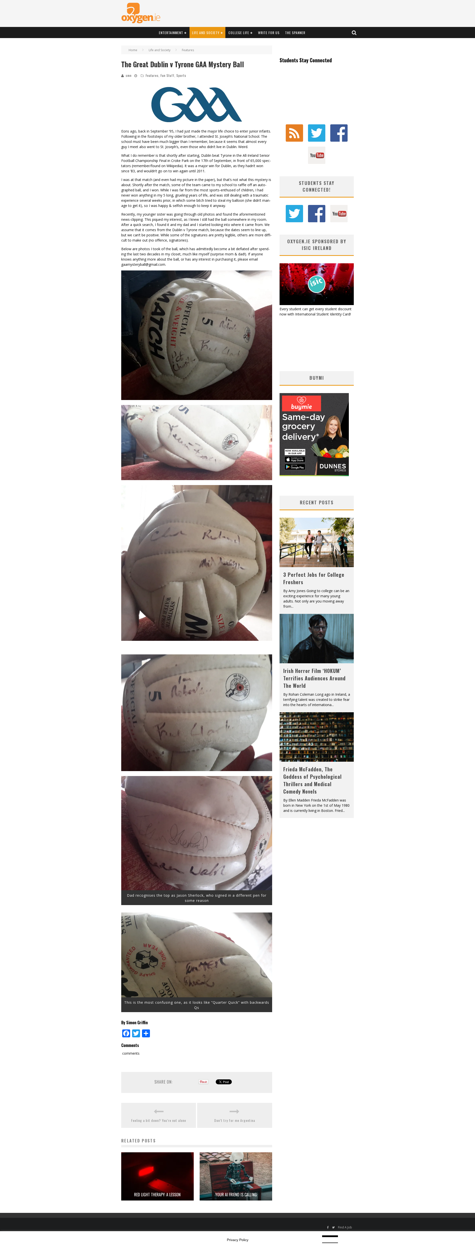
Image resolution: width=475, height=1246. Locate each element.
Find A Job (345, 1227)
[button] (196, 105)
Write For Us (269, 32)
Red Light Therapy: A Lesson (157, 1195)
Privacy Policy (237, 1240)
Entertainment (171, 32)
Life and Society (205, 32)
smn (129, 75)
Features (152, 75)
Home (133, 50)
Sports (181, 75)
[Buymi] (314, 474)
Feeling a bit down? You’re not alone (158, 1120)
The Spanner (295, 32)
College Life (238, 32)
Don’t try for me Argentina (234, 1120)
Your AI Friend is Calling (236, 1195)
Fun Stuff (167, 75)
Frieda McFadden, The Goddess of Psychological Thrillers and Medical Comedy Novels (312, 780)
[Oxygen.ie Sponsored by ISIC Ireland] (317, 303)
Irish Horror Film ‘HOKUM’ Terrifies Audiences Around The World (314, 678)
